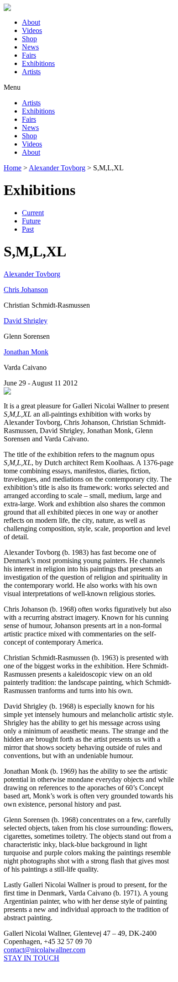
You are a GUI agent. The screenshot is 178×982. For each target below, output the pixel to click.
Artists (31, 72)
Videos (32, 30)
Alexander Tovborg (32, 274)
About (31, 22)
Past (28, 229)
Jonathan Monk (26, 352)
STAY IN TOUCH (31, 958)
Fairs (29, 55)
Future (31, 221)
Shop (29, 39)
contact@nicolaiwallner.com (44, 950)
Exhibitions (38, 63)
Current (33, 213)
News (30, 47)
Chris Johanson (26, 289)
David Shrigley (25, 321)
